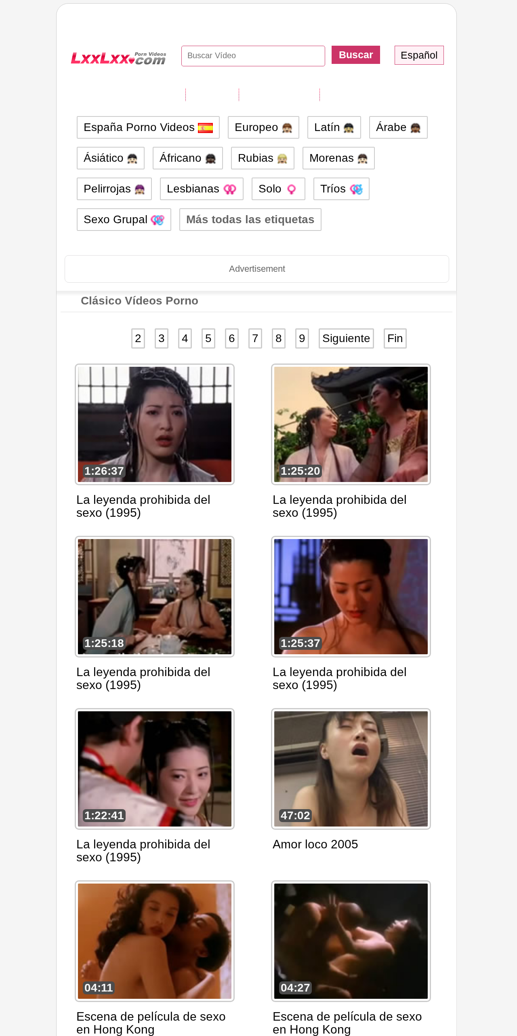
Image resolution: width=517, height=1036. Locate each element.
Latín (328, 127)
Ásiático (105, 158)
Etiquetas (212, 94)
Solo (271, 188)
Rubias (257, 158)
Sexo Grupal (117, 219)
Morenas (333, 158)
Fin (395, 338)
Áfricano (182, 158)
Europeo (258, 127)
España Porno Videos (141, 127)
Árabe (393, 127)
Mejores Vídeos (361, 94)
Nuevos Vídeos (279, 94)
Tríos (334, 188)
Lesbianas (195, 188)
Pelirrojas (109, 188)
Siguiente (346, 338)
